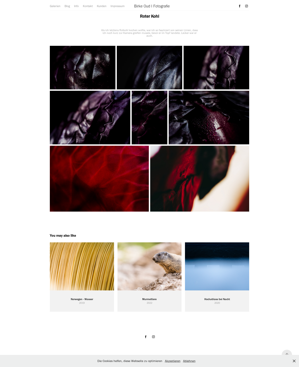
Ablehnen (189, 361)
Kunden (101, 6)
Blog (67, 6)
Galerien (55, 6)
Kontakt (88, 6)
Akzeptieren (172, 361)
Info (76, 6)
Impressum (118, 6)
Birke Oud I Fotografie (152, 6)
